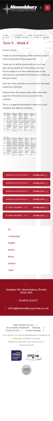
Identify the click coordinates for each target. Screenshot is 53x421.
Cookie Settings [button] (33, 330)
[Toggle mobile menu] (47, 8)
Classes (18, 35)
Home (6, 35)
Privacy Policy (12, 330)
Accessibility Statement (17, 327)
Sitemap (36, 327)
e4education (26, 345)
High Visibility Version (23, 325)
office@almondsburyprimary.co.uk (28, 308)
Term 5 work (21, 37)
